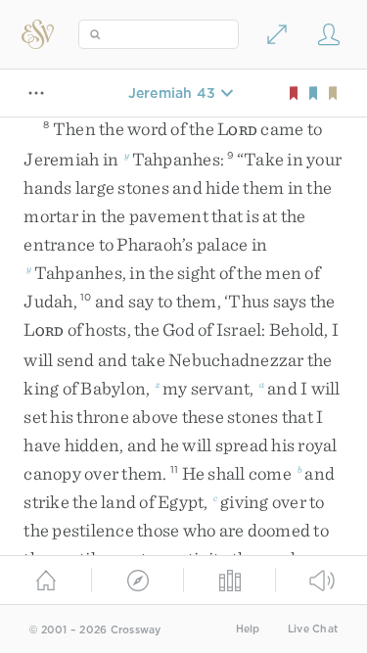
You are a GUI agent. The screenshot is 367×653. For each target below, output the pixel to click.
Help (248, 629)
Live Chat (313, 629)
